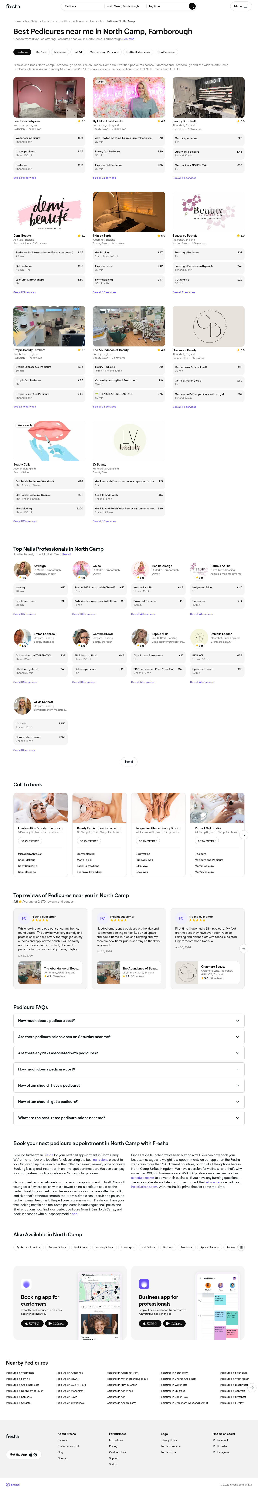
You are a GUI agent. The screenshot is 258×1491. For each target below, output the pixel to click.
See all (129, 761)
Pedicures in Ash (115, 1396)
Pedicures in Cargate (18, 1402)
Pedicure (48, 21)
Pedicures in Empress (172, 1390)
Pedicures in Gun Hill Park (71, 1384)
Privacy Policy (169, 1440)
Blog (60, 1452)
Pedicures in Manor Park (70, 1390)
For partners (116, 1440)
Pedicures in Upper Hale (174, 1396)
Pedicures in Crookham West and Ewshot (184, 1402)
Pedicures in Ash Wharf (119, 1390)
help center (212, 1182)
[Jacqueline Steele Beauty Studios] (158, 835)
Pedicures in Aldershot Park (122, 1372)
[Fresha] (13, 6)
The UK (63, 21)
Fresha (48, 1155)
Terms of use (168, 1452)
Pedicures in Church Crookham (178, 1378)
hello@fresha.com (144, 1186)
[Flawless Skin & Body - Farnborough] (41, 835)
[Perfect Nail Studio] (217, 835)
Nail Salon (32, 21)
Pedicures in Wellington (20, 1372)
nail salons (100, 1159)
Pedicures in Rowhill (67, 1378)
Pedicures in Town (66, 1396)
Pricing (113, 1446)
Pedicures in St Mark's (19, 1396)
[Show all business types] (241, 1247)
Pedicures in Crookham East (22, 1384)
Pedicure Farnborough (87, 21)
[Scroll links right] (251, 1387)
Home (17, 21)
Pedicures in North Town (174, 1372)
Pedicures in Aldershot (69, 1372)
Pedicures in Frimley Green (121, 1384)
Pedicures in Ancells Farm (121, 1402)
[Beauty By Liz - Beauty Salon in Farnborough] (100, 835)
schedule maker (142, 1177)
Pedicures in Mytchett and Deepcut (127, 1378)
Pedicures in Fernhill (18, 1378)
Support (113, 1458)
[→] (243, 834)
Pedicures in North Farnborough (24, 1390)
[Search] (192, 6)
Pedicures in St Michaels (70, 1402)
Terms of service (171, 1446)
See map (128, 39)
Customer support (68, 1446)
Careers (62, 1440)
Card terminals (117, 1452)
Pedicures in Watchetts (173, 1384)
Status (113, 1464)
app (74, 1214)
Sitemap (62, 1458)
